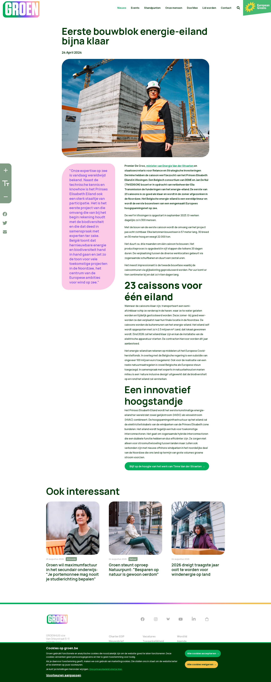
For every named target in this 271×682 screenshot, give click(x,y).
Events (135, 8)
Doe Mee (192, 8)
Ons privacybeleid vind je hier (105, 669)
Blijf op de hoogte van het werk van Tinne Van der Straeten (166, 466)
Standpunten (152, 8)
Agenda (181, 641)
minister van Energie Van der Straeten (170, 166)
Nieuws (121, 8)
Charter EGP (116, 636)
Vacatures (149, 636)
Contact (226, 8)
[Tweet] (5, 223)
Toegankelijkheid (153, 641)
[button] (238, 7)
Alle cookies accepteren (201, 653)
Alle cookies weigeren (200, 664)
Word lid (182, 636)
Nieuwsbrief (116, 641)
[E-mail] (5, 232)
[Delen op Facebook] (5, 214)
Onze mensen (173, 8)
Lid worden (209, 8)
